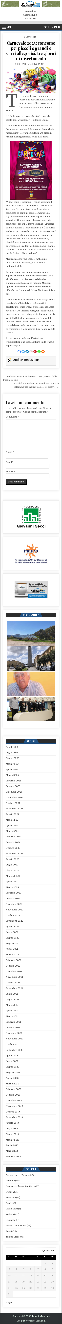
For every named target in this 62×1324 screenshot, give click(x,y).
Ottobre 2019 (13, 1111)
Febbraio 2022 (13, 960)
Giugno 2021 (12, 999)
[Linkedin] (52, 27)
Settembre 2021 (14, 988)
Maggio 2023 (13, 876)
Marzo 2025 (12, 775)
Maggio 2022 (13, 943)
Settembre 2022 (14, 921)
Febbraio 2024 (13, 836)
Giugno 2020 (12, 1067)
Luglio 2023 (12, 864)
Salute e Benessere (16, 1225)
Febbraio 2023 (13, 893)
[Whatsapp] (39, 351)
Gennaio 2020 (13, 1095)
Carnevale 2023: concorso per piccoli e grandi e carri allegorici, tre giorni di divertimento (31, 50)
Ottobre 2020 (13, 1044)
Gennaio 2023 (13, 898)
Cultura (10, 1192)
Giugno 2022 (12, 938)
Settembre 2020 (14, 1050)
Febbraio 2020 (13, 1089)
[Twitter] (45, 27)
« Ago (9, 1302)
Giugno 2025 (12, 758)
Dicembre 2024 (14, 792)
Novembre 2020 (14, 1038)
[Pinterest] (35, 351)
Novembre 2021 (14, 977)
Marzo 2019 (12, 1151)
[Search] (59, 27)
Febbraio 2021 (13, 1022)
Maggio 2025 (13, 764)
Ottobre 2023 (13, 848)
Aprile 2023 (12, 881)
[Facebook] (48, 27)
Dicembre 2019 (14, 1100)
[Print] (43, 351)
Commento (12, 417)
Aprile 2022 (12, 949)
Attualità (31, 37)
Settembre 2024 (14, 808)
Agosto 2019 (12, 1123)
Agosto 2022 (12, 926)
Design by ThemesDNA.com (31, 1321)
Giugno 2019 (12, 1134)
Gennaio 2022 (13, 966)
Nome (10, 452)
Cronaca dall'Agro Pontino (19, 1186)
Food (8, 1203)
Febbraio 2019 (13, 1156)
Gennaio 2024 (13, 842)
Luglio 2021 (12, 994)
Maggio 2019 (12, 1140)
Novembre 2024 (14, 797)
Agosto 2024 (12, 814)
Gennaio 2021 (13, 1027)
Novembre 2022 (14, 909)
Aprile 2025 (12, 769)
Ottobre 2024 (13, 803)
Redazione (21, 64)
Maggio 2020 (13, 1072)
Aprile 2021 (12, 1010)
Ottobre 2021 (13, 982)
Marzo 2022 (12, 954)
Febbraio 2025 (13, 780)
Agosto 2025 (12, 747)
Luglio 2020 (12, 1061)
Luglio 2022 (12, 932)
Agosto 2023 (12, 859)
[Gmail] (31, 351)
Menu (9, 27)
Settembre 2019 (14, 1117)
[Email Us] (55, 27)
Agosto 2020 (12, 1055)
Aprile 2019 (12, 1145)
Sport (9, 1231)
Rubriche (11, 1220)
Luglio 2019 (12, 1128)
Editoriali (11, 1197)
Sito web (10, 471)
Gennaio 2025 (13, 786)
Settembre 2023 (14, 853)
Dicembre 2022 (14, 904)
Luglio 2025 (12, 752)
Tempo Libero (13, 1237)
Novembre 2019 (14, 1106)
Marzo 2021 (12, 1016)
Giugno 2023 (12, 870)
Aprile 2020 (12, 1078)
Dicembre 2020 (14, 1033)
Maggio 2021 (12, 1005)
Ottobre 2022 (13, 915)
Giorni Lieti (12, 1208)
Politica (10, 1214)
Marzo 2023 (12, 887)
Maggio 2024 (13, 820)
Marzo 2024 (12, 831)
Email (9, 462)
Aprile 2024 (12, 825)
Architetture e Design (17, 1175)
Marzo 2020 (12, 1083)
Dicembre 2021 (14, 971)
